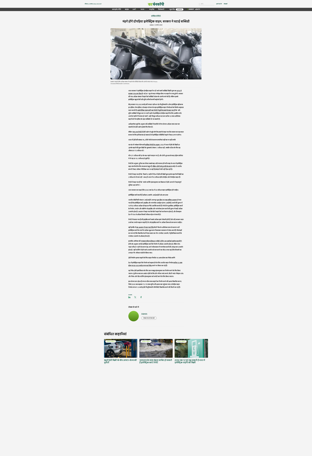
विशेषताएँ (161, 9)
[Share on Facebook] (141, 297)
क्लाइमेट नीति (116, 9)
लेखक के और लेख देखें (149, 318)
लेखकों (225, 4)
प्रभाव (142, 9)
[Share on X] (135, 297)
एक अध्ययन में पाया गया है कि (145, 227)
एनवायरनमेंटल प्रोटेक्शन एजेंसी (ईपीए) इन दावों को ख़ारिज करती (160, 241)
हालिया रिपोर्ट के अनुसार (152, 145)
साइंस (127, 9)
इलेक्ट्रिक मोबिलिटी (156, 15)
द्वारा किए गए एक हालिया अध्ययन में (167, 200)
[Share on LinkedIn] (129, 297)
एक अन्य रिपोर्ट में (138, 132)
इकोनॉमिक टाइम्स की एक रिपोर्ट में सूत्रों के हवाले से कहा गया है (156, 110)
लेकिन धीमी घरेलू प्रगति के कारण (162, 166)
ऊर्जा (134, 9)
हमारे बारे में (219, 4)
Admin (152, 25)
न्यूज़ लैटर (172, 9)
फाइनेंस (151, 9)
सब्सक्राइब (179, 9)
